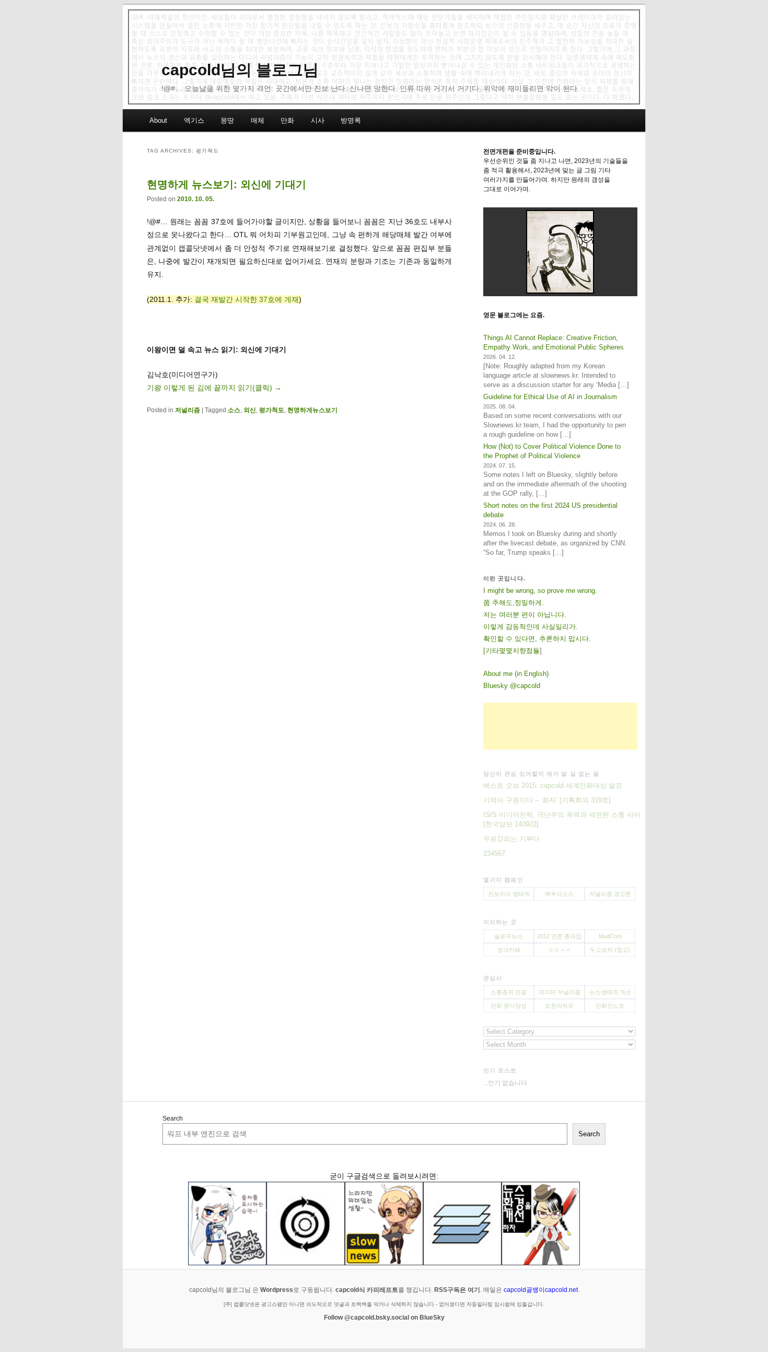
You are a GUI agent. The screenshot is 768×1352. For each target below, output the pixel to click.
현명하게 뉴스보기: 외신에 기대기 (226, 184)
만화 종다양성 (509, 1006)
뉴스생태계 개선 (610, 992)
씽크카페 (508, 950)
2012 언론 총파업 (559, 936)
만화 (287, 120)
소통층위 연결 (509, 992)
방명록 (351, 120)
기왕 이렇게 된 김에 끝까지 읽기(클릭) (214, 387)
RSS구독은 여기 (457, 1289)
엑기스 (194, 120)
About (158, 120)
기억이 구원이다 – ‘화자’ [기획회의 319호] (547, 800)
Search (172, 1118)
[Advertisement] (560, 726)
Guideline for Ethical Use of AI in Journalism (550, 397)
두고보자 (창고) (610, 950)
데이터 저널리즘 (559, 992)
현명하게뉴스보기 (312, 410)
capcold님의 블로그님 (240, 69)
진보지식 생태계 (509, 894)
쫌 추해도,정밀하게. (513, 603)
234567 (494, 853)
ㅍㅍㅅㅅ (559, 950)
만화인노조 (610, 1006)
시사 (317, 120)
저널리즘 (187, 410)
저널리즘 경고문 (610, 894)
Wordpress (276, 1289)
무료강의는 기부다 (511, 839)
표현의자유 (559, 1006)
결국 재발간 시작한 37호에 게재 (246, 299)
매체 (257, 120)
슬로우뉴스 (508, 936)
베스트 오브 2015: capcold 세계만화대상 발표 (552, 785)
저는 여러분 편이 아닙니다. (524, 615)
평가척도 (271, 410)
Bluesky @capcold (511, 686)
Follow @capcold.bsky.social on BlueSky (384, 1317)
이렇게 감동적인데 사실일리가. (530, 627)
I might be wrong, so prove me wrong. (540, 591)
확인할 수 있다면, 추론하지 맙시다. (537, 639)
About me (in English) (516, 674)
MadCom (610, 936)
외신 (249, 410)
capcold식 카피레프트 (366, 1289)
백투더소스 (559, 894)
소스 (234, 410)
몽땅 (227, 120)
